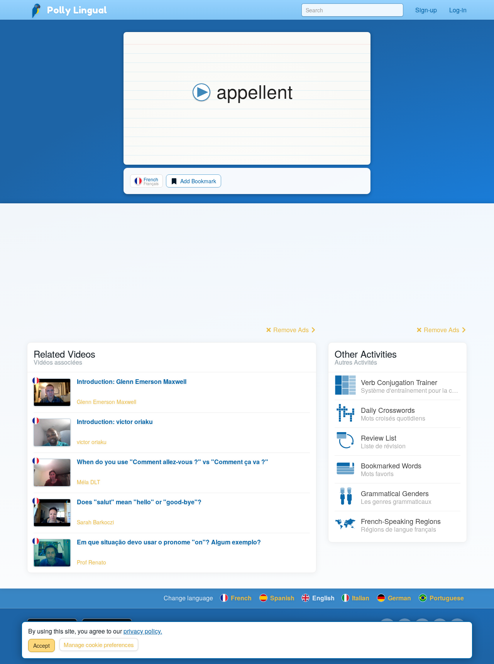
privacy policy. (143, 631)
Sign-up (426, 9)
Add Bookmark (197, 181)
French (240, 597)
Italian (359, 597)
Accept (41, 645)
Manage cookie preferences (99, 644)
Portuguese (446, 597)
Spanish (281, 597)
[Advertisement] (171, 270)
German (398, 597)
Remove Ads (291, 329)
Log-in (458, 9)
